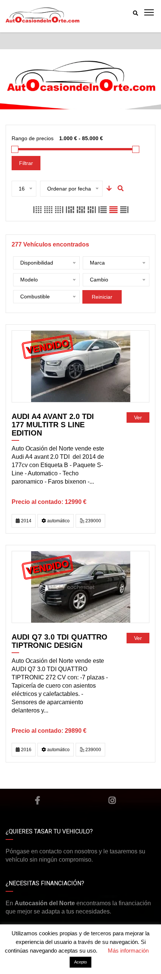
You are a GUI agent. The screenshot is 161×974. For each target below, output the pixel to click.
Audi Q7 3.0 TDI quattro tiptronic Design (59, 641)
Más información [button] (128, 950)
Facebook (37, 800)
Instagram (112, 800)
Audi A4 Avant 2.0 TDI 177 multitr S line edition (53, 424)
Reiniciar (102, 297)
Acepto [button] (80, 962)
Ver (138, 417)
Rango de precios (33, 138)
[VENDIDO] (80, 366)
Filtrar (26, 163)
